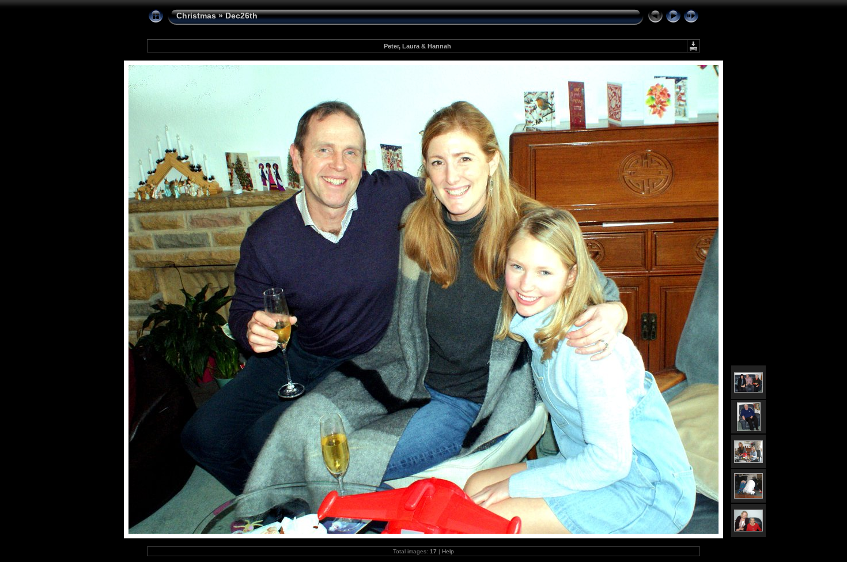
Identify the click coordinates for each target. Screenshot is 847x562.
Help (448, 551)
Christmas (196, 15)
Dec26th (241, 15)
